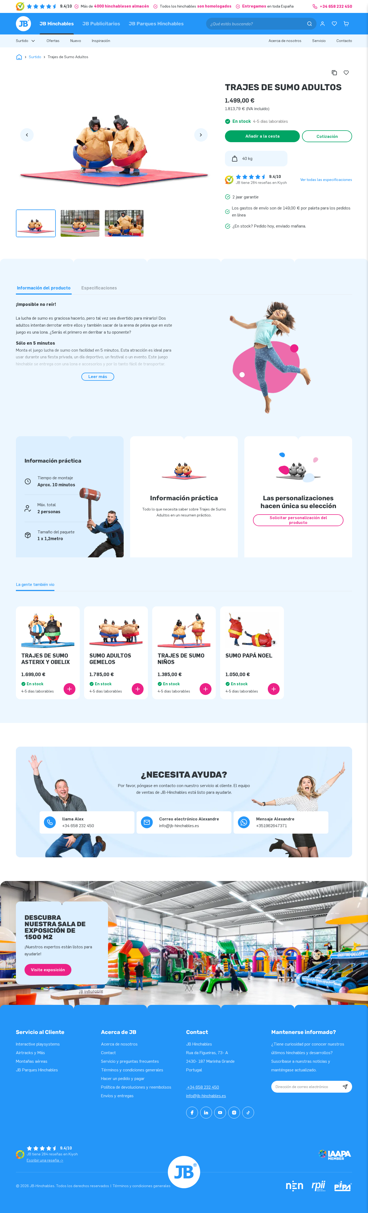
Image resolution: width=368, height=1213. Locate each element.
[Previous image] (27, 135)
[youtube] (220, 1112)
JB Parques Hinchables (156, 24)
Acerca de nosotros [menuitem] (285, 41)
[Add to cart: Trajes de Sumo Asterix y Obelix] (69, 689)
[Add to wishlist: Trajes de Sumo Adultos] (346, 73)
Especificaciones (99, 288)
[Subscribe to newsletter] (345, 1087)
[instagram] (234, 1112)
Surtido (35, 57)
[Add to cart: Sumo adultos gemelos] (138, 689)
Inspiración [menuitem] (101, 41)
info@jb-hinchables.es (206, 1095)
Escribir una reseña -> (45, 1160)
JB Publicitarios (101, 24)
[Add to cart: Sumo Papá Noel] (274, 689)
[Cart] (346, 24)
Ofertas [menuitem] (53, 41)
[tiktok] (248, 1112)
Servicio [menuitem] (319, 41)
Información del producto (44, 288)
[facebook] (192, 1112)
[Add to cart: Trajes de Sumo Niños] (205, 689)
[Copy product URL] (334, 73)
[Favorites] (334, 24)
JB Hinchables (57, 24)
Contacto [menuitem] (344, 41)
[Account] (322, 24)
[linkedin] (206, 1112)
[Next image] (201, 135)
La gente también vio (35, 584)
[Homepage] (23, 23)
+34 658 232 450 (202, 1087)
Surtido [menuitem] (22, 41)
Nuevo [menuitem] (75, 41)
